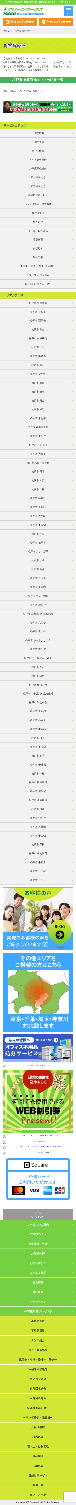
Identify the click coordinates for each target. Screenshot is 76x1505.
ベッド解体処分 (38, 159)
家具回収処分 (38, 177)
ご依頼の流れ (38, 1234)
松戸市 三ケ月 (38, 880)
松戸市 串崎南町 (38, 302)
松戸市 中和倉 (38, 862)
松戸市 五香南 (38, 826)
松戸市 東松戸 (38, 436)
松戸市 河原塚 (38, 791)
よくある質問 (38, 1272)
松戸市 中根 (38, 773)
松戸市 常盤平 (38, 418)
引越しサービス (37, 1475)
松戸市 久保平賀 (38, 338)
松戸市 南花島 (38, 356)
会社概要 (38, 1292)
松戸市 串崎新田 (38, 853)
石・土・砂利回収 (38, 230)
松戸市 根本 (38, 809)
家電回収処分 (38, 186)
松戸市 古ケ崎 (38, 515)
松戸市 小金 (38, 560)
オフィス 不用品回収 (38, 275)
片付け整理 (38, 213)
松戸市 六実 (38, 480)
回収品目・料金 (38, 1243)
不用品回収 (38, 132)
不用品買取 (38, 141)
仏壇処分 (38, 248)
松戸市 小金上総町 (38, 596)
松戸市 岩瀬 (38, 391)
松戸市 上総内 (38, 587)
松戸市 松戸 (38, 738)
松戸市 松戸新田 (38, 782)
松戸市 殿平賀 (38, 649)
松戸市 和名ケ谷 (38, 702)
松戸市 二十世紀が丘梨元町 (38, 613)
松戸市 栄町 (38, 409)
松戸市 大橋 (38, 489)
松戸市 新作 (38, 569)
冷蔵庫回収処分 (38, 168)
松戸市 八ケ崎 (38, 871)
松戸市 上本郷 (38, 711)
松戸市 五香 (38, 755)
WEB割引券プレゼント (38, 1311)
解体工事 (38, 257)
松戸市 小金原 (38, 720)
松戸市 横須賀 (38, 542)
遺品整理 (38, 239)
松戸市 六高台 (38, 622)
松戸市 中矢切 (38, 835)
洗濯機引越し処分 (38, 195)
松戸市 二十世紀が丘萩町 (38, 658)
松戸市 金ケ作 (38, 631)
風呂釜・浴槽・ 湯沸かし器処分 (38, 266)
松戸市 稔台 (38, 382)
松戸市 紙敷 (38, 675)
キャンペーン (38, 1301)
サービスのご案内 (38, 1224)
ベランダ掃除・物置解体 (38, 204)
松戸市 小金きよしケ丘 (38, 640)
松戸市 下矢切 (38, 524)
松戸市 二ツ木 (38, 578)
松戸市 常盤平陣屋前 (38, 462)
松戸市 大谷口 (38, 507)
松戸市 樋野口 (38, 498)
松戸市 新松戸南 (38, 684)
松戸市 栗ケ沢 (38, 373)
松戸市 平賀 (38, 533)
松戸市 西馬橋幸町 (38, 427)
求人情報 (38, 1282)
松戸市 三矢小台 (38, 445)
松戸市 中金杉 (38, 729)
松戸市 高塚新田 (38, 800)
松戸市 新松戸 (38, 604)
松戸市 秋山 (38, 329)
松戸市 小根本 (38, 311)
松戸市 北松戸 (38, 818)
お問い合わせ (38, 1263)
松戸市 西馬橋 (38, 320)
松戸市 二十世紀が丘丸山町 (38, 693)
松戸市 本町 (38, 666)
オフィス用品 (38, 1494)
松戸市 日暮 (38, 471)
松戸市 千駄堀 (38, 764)
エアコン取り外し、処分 (38, 283)
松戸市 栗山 (38, 400)
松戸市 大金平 (38, 453)
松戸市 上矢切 (38, 746)
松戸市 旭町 (38, 365)
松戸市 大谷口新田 (38, 551)
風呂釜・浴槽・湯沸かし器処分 (38, 1359)
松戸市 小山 (38, 347)
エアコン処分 (38, 1378)
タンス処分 (38, 150)
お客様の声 (38, 1253)
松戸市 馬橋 (38, 844)
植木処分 (38, 221)
